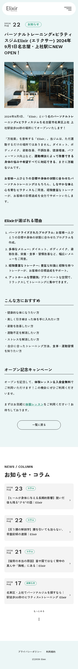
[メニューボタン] (67, 9)
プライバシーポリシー (30, 651)
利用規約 (51, 651)
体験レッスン (34, 404)
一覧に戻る (39, 425)
